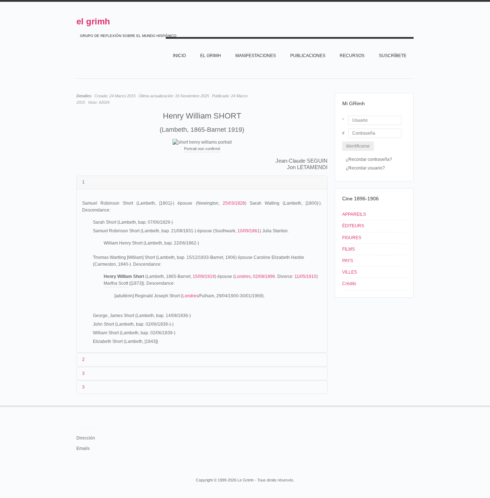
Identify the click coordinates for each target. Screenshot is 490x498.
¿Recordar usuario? (365, 168)
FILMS (348, 249)
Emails (83, 448)
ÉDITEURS (353, 225)
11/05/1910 (305, 276)
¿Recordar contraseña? (369, 159)
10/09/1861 (248, 230)
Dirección (85, 438)
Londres (243, 276)
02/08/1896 (264, 276)
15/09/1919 (204, 276)
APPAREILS (354, 214)
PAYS (347, 260)
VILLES (349, 272)
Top (413, 405)
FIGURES (351, 237)
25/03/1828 (234, 203)
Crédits (349, 283)
